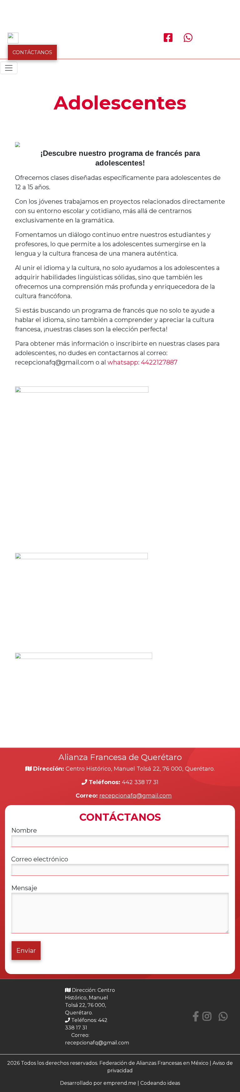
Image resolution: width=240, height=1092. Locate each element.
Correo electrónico (39, 859)
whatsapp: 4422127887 (143, 362)
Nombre (24, 830)
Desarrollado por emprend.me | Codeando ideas (120, 1083)
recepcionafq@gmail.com (135, 795)
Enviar (26, 950)
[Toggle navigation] (9, 68)
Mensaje (24, 888)
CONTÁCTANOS (32, 52)
